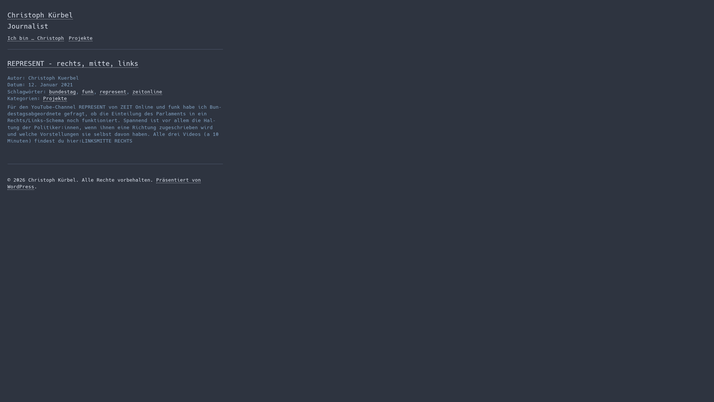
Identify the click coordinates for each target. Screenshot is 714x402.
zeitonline (147, 92)
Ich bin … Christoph (35, 38)
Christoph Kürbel (40, 15)
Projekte (81, 38)
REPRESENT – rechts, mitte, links (72, 63)
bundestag (62, 92)
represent (113, 92)
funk (88, 92)
